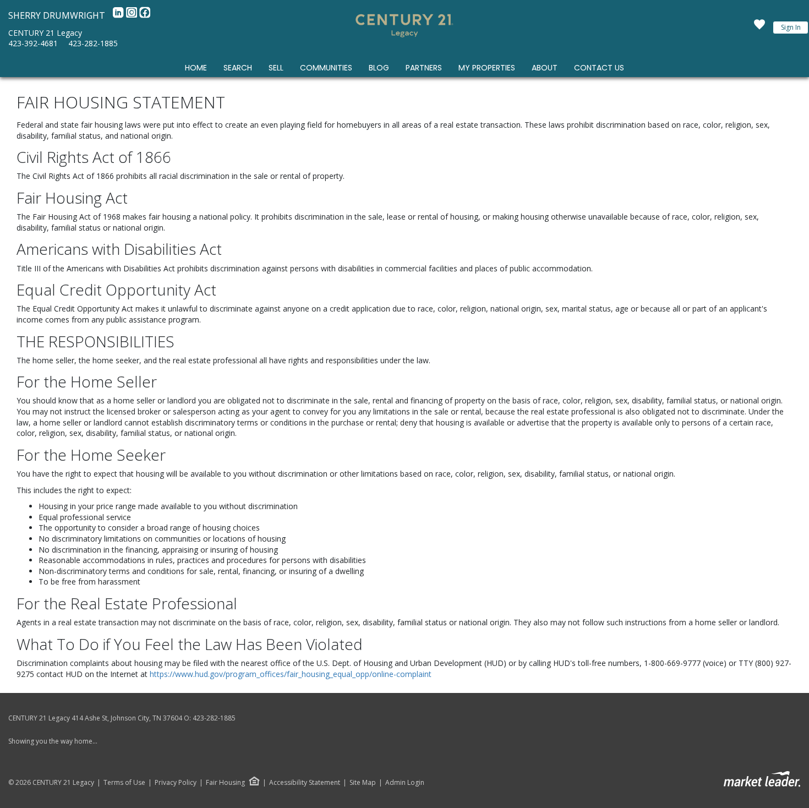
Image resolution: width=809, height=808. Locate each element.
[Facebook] (144, 15)
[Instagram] (132, 15)
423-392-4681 (33, 43)
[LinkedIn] (119, 15)
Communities (326, 67)
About (544, 67)
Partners (424, 67)
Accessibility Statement (304, 782)
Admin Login (404, 782)
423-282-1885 (93, 43)
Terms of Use (124, 782)
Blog (379, 67)
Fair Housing (225, 782)
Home (196, 67)
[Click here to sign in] (759, 27)
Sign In (791, 27)
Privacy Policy (175, 782)
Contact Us (599, 67)
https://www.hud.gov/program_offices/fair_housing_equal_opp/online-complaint (290, 674)
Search (237, 67)
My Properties (486, 67)
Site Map (362, 782)
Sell (276, 67)
